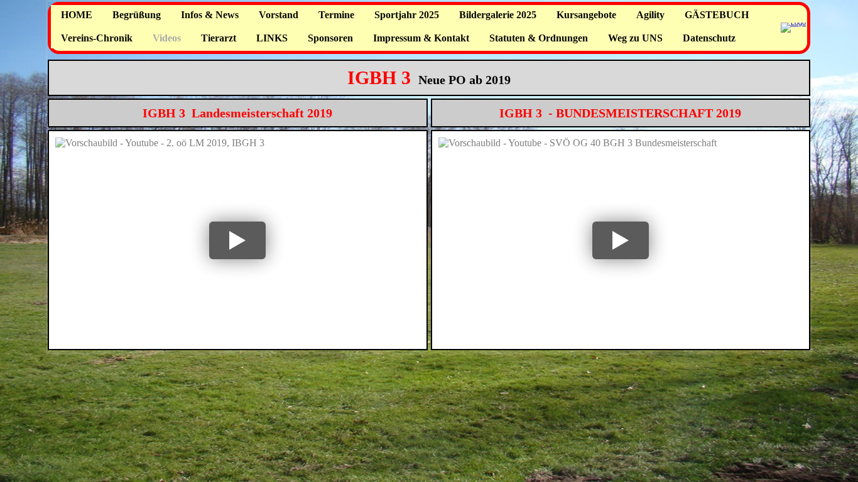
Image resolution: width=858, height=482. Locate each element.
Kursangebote (586, 14)
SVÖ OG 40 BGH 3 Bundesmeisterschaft (566, 157)
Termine (336, 14)
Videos (167, 38)
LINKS (272, 38)
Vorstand (278, 14)
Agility (650, 14)
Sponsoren (330, 38)
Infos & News (210, 14)
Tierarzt (218, 38)
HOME (76, 14)
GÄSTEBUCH (717, 14)
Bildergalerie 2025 (497, 14)
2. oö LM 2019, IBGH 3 (133, 157)
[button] (237, 240)
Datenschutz (709, 38)
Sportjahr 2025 (406, 14)
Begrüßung (136, 14)
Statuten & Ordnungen (538, 38)
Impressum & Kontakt (421, 38)
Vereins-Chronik (97, 38)
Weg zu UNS (635, 38)
